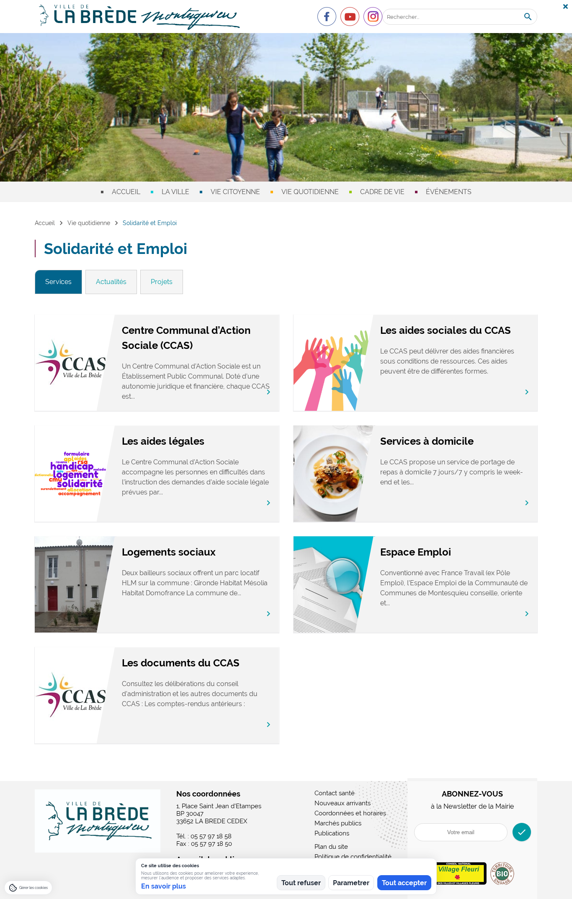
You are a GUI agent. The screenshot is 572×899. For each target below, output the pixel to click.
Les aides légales (163, 441)
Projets (162, 282)
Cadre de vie (382, 192)
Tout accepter (404, 883)
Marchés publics (337, 823)
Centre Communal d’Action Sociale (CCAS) (186, 337)
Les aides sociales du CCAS (445, 330)
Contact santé (334, 793)
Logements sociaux (169, 552)
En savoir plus (163, 886)
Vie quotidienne (310, 192)
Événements (449, 192)
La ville (175, 192)
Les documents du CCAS (181, 663)
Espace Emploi (415, 552)
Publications (331, 833)
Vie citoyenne (235, 192)
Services (58, 282)
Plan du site (331, 846)
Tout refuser (301, 883)
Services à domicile (427, 441)
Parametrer (351, 883)
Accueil (126, 192)
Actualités (111, 282)
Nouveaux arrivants (342, 803)
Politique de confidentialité (353, 857)
